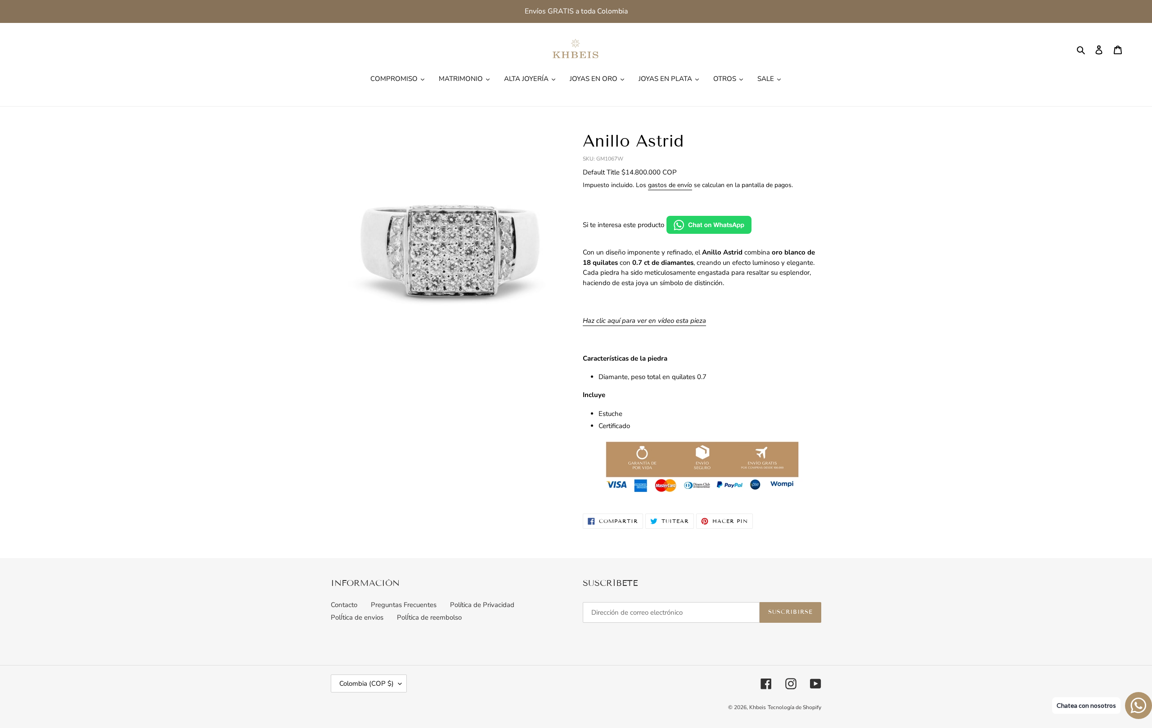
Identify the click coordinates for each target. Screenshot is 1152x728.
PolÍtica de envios (357, 617)
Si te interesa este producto (623, 224)
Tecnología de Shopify (794, 707)
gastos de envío (670, 185)
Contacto (344, 604)
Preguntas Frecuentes (403, 604)
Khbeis (757, 707)
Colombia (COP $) (366, 683)
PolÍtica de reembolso (429, 617)
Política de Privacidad (482, 604)
